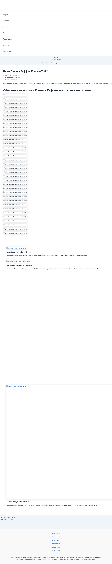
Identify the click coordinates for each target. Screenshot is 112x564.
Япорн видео (56, 540)
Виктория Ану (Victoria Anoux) (17, 502)
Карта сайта (56, 550)
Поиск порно (56, 547)
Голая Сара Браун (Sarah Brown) (18, 252)
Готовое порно (56, 533)
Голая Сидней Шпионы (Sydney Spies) (20, 265)
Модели (6, 21)
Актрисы (6, 15)
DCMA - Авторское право (56, 554)
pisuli (56, 57)
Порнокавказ (56, 543)
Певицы (6, 27)
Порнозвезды (7, 39)
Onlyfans (6, 45)
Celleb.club (7, 51)
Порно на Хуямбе (56, 59)
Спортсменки (7, 33)
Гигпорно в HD (56, 537)
